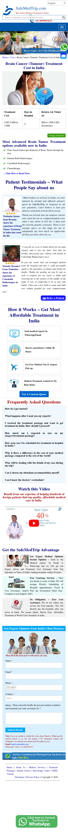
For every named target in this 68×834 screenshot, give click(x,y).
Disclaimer (20, 777)
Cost (12, 57)
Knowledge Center (41, 770)
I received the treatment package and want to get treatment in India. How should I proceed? (34, 424)
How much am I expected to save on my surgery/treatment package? (34, 434)
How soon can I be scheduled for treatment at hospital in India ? (34, 444)
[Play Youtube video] (34, 523)
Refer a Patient (55, 298)
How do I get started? (16, 408)
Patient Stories (24, 770)
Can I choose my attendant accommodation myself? (32, 472)
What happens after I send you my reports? (28, 416)
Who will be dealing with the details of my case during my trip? (34, 464)
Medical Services (37, 767)
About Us (20, 767)
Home (5, 57)
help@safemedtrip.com (19, 744)
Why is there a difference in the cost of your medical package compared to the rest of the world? (34, 454)
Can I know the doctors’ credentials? (24, 480)
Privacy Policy (32, 777)
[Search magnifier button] (63, 17)
